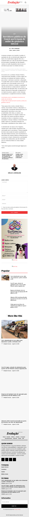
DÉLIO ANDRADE (15, 48)
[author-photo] (2, 344)
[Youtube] (14, 459)
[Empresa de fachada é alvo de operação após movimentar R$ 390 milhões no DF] (5, 291)
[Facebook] (3, 459)
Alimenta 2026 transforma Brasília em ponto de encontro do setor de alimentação (18, 299)
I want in (13, 506)
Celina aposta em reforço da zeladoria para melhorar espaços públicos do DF (18, 306)
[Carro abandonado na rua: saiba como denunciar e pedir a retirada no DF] (5, 277)
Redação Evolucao (7, 343)
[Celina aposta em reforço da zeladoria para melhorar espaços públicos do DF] (5, 306)
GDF (14, 33)
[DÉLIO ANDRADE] (14, 167)
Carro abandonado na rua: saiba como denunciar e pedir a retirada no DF (18, 278)
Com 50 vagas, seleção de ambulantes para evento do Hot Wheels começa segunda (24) (18, 285)
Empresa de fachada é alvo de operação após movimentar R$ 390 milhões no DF (18, 292)
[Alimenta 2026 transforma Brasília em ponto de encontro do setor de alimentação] (5, 299)
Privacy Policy (17, 509)
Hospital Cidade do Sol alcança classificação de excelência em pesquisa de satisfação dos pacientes (7, 156)
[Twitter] (10, 459)
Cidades (3, 483)
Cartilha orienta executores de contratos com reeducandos (19, 156)
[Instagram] (6, 459)
